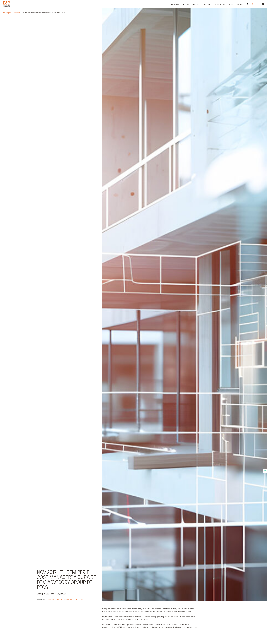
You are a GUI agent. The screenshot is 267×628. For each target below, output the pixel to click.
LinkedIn (59, 600)
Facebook (50, 600)
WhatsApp (70, 600)
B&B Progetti (7, 13)
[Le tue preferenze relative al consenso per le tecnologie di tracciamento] (265, 471)
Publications (16, 13)
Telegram (79, 600)
